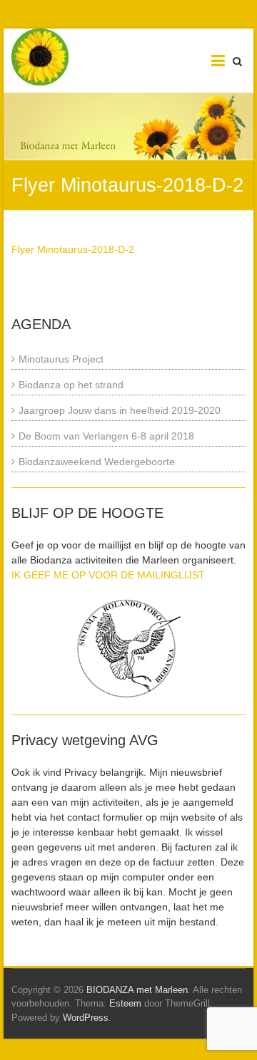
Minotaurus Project (61, 359)
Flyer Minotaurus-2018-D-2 (72, 249)
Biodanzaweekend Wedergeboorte (97, 461)
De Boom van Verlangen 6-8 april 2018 (106, 436)
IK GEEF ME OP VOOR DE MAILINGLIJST (108, 575)
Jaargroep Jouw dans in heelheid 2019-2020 (120, 410)
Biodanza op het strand (71, 384)
